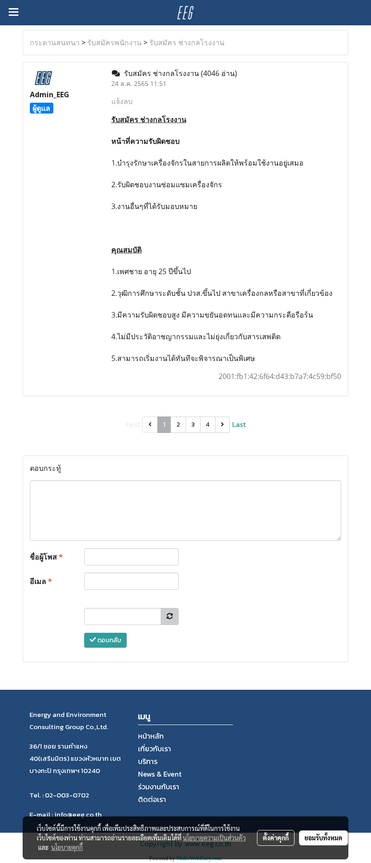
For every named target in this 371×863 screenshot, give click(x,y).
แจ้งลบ (122, 101)
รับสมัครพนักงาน (114, 42)
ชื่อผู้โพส (46, 557)
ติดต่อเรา (152, 799)
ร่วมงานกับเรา (158, 786)
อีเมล (41, 581)
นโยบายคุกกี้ (67, 847)
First (133, 424)
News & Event (159, 773)
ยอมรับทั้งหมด (323, 838)
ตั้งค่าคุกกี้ (276, 838)
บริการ (147, 761)
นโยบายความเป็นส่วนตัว (214, 838)
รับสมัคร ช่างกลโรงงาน (186, 42)
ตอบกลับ (108, 640)
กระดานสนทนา (55, 42)
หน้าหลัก (151, 735)
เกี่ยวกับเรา (154, 748)
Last (239, 424)
